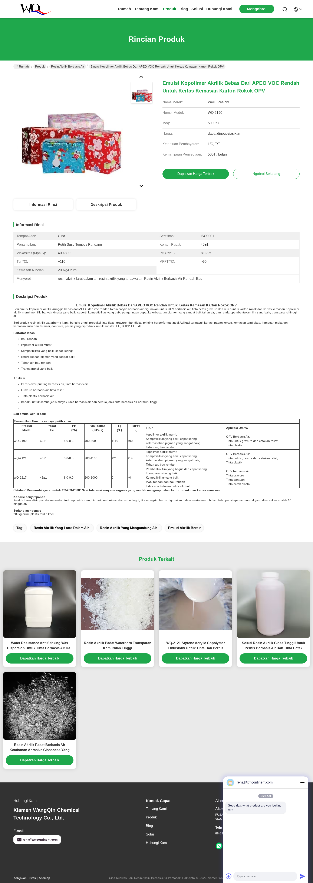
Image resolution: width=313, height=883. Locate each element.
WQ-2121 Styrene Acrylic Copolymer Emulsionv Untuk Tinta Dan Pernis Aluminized (195, 646)
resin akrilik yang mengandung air (128, 528)
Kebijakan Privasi (24, 878)
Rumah (124, 9)
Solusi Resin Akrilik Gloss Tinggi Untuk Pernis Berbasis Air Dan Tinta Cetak (273, 645)
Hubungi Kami (219, 9)
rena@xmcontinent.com (40, 839)
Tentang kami (146, 9)
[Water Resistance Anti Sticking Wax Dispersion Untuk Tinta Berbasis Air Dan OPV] (39, 604)
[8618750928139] (219, 845)
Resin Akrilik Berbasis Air (67, 66)
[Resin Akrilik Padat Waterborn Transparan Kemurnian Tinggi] (117, 604)
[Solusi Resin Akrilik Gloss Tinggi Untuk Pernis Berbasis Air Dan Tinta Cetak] (273, 604)
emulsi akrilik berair (184, 528)
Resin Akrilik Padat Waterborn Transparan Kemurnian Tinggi (117, 645)
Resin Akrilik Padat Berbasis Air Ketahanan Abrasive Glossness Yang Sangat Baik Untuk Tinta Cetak (40, 748)
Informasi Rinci (43, 204)
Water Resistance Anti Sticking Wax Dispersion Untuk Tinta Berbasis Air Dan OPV (39, 646)
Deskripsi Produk (106, 204)
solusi (197, 9)
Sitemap (44, 878)
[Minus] (302, 782)
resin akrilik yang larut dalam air (61, 528)
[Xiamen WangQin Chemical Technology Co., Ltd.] (33, 9)
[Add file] (229, 876)
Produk (169, 9)
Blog (183, 9)
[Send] (302, 876)
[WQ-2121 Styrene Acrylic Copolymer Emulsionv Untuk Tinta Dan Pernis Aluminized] (195, 604)
